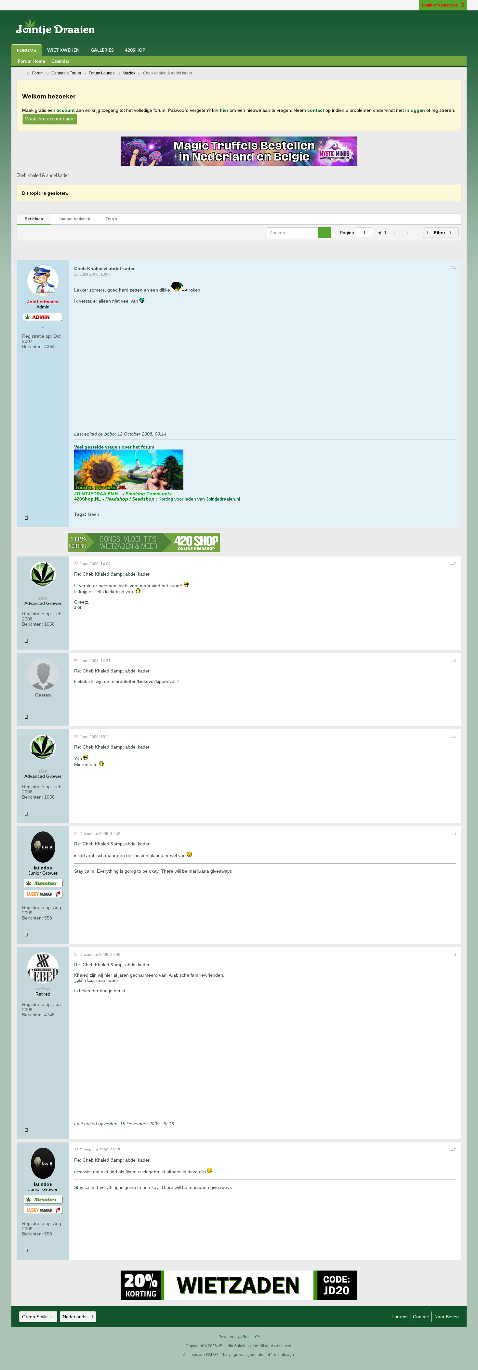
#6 (453, 954)
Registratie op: (37, 336)
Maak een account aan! (49, 118)
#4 (453, 737)
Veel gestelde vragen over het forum (114, 447)
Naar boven (446, 1316)
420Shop (135, 50)
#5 (453, 833)
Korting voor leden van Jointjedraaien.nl (199, 499)
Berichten (34, 219)
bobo (109, 434)
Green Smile (35, 1316)
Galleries (102, 50)
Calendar (60, 61)
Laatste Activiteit (74, 219)
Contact (421, 1316)
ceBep (110, 1123)
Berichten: (32, 346)
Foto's (111, 219)
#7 (453, 1150)
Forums (26, 50)
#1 (453, 267)
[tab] (34, 219)
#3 (453, 661)
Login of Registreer (440, 5)
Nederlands (74, 1316)
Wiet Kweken (63, 50)
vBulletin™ (250, 1337)
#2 (453, 564)
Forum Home (31, 61)
